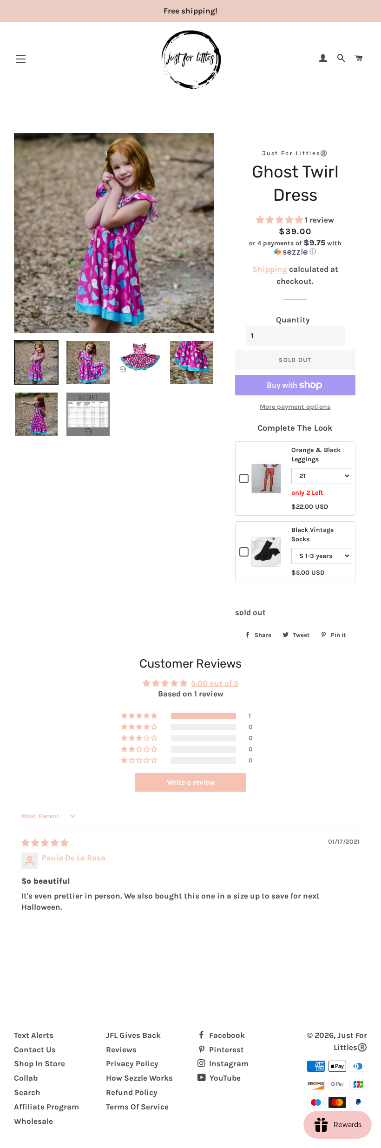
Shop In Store (39, 1063)
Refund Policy (132, 1092)
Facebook (226, 1035)
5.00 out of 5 (214, 683)
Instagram (228, 1063)
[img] (44, 842)
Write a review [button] (191, 782)
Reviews (121, 1049)
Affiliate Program (46, 1106)
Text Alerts (33, 1035)
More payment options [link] (295, 407)
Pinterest (225, 1049)
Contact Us (35, 1049)
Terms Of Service (137, 1106)
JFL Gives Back (133, 1035)
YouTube (224, 1077)
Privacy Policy (132, 1063)
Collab (26, 1077)
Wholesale (33, 1121)
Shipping (269, 269)
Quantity (293, 319)
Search (27, 1092)
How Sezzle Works (139, 1077)
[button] (280, 219)
